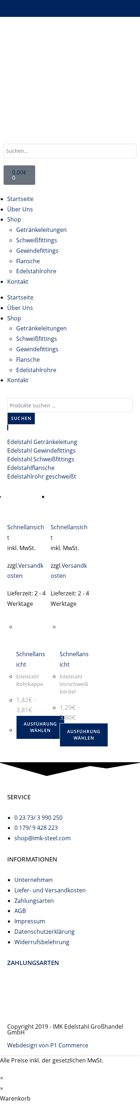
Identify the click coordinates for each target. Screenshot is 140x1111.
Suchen (21, 418)
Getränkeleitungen (41, 230)
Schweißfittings (36, 240)
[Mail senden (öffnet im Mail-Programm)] (70, 7)
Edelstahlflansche (31, 468)
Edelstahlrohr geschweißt (41, 476)
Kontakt (17, 281)
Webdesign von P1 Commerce (47, 1045)
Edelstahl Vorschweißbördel (74, 684)
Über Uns (20, 209)
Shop (14, 219)
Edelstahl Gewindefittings (41, 450)
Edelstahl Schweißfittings (40, 459)
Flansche (28, 261)
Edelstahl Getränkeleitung (42, 442)
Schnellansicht (25, 532)
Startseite (20, 199)
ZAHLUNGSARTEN (33, 963)
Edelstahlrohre (36, 271)
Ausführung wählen (40, 727)
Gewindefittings (37, 251)
